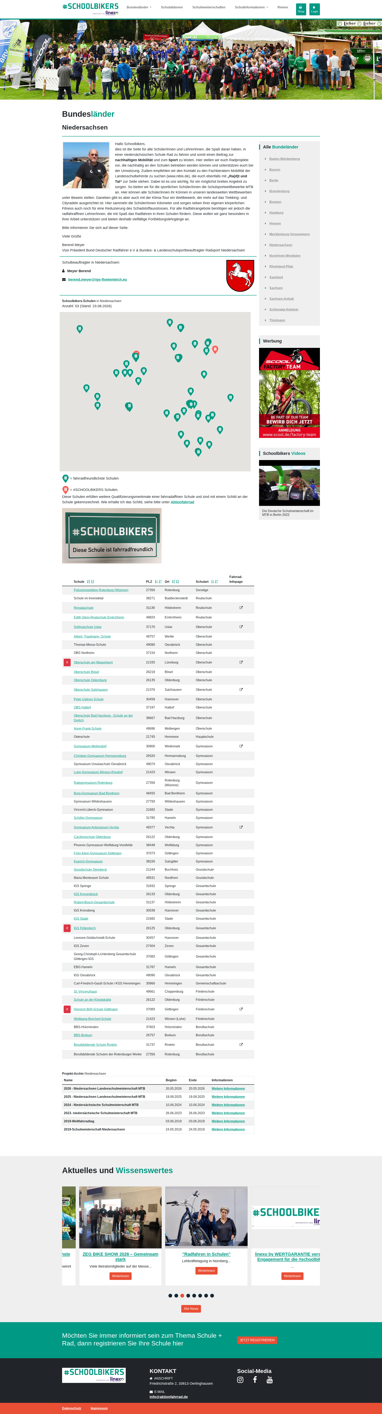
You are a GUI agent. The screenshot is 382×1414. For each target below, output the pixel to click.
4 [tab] (188, 1296)
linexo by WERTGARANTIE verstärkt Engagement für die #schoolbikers (275, 1257)
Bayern (274, 169)
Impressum (99, 1408)
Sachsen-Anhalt (281, 298)
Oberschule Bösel (86, 672)
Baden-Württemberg (284, 159)
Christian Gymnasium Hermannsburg (100, 756)
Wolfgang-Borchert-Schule (92, 1019)
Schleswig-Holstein (283, 309)
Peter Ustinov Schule (89, 699)
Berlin (273, 180)
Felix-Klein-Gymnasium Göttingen (98, 853)
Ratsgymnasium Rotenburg (93, 782)
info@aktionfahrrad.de (169, 1397)
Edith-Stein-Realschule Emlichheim (99, 617)
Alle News (191, 1308)
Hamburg (276, 212)
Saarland (276, 277)
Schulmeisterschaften (208, 7)
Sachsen (276, 288)
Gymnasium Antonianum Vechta (96, 827)
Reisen (283, 7)
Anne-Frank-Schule (87, 728)
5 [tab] (194, 1296)
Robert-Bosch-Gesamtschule (94, 902)
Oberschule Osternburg (90, 680)
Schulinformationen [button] (250, 7)
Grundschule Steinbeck (90, 869)
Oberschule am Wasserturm (93, 662)
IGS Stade (81, 918)
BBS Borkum (83, 1035)
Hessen (275, 223)
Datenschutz (71, 1408)
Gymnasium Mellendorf (90, 746)
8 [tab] (212, 1296)
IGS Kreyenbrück (86, 894)
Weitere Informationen (228, 1088)
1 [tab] (170, 1296)
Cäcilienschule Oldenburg (92, 837)
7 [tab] (206, 1296)
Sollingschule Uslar (87, 627)
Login (314, 11)
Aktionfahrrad (182, 502)
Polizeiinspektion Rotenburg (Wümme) (101, 590)
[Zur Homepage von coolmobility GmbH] (289, 392)
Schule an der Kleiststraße (92, 999)
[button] (194, 344)
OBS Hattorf (82, 707)
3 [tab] (182, 1296)
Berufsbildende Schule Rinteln (95, 1044)
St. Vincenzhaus (85, 991)
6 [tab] (200, 1296)
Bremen (275, 202)
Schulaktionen (172, 7)
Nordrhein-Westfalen (285, 255)
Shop (301, 11)
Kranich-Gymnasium (88, 861)
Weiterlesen (103, 1276)
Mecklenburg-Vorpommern (289, 234)
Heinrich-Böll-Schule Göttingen (96, 1009)
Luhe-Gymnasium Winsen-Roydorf (98, 772)
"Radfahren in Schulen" (189, 1254)
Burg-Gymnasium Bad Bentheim (96, 793)
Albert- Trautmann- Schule (92, 636)
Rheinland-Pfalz (281, 266)
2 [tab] (176, 1296)
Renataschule (84, 607)
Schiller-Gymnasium (88, 817)
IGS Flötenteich (85, 928)
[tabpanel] (103, 1236)
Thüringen (277, 320)
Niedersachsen (280, 245)
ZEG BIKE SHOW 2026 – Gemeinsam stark (103, 1257)
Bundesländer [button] (138, 7)
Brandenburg (279, 191)
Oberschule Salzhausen (91, 689)
